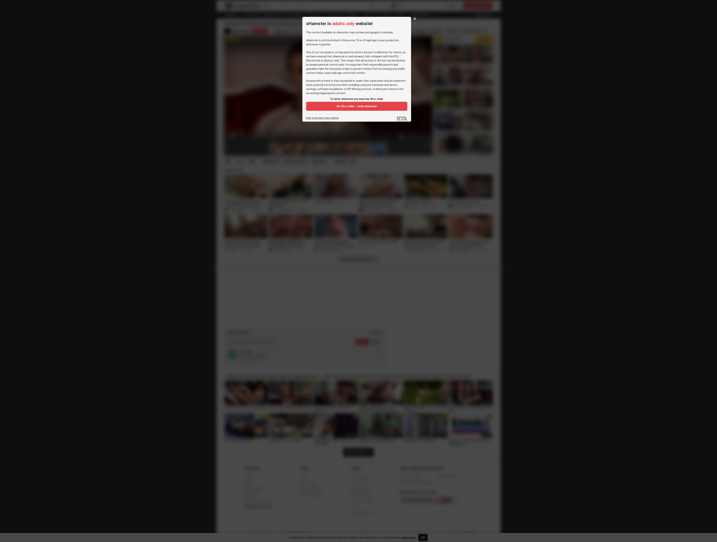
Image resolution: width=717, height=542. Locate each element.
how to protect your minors (322, 118)
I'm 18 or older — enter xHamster (356, 106)
